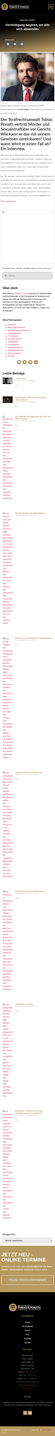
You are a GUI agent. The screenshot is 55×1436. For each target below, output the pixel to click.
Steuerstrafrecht (14, 353)
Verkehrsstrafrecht (15, 350)
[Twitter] (30, 1413)
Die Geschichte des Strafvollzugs (30, 513)
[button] (50, 6)
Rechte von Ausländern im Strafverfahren (33, 638)
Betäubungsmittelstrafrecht (19, 330)
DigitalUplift (46, 1430)
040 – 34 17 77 (31, 1372)
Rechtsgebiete (27, 1326)
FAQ (27, 1335)
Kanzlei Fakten (27, 1388)
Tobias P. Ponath (22, 293)
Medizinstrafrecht (15, 347)
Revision (11, 356)
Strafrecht (12, 325)
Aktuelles (27, 1339)
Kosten (27, 1330)
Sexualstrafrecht (14, 339)
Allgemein (24, 20)
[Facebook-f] (25, 1413)
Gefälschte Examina (24, 1004)
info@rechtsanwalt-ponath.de (27, 1382)
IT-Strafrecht (13, 336)
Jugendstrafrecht (15, 333)
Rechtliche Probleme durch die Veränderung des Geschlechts (29, 1112)
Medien (32, 20)
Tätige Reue (20, 378)
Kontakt (27, 1343)
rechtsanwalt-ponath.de (27, 1385)
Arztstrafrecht (13, 344)
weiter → (17, 385)
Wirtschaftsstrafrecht (16, 327)
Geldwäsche (13, 342)
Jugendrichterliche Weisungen (28, 772)
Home (13, 268)
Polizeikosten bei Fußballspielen (29, 891)
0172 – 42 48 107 (30, 1379)
